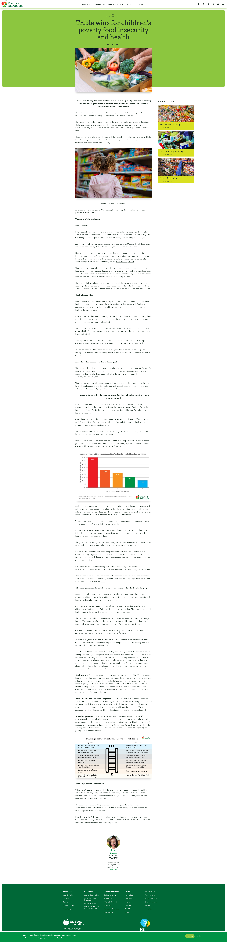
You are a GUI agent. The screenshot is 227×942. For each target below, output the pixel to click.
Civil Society (107, 905)
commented (99, 521)
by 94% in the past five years (104, 246)
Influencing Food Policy (90, 903)
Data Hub (127, 909)
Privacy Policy (67, 909)
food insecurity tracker (125, 261)
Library (127, 912)
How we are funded (69, 905)
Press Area (128, 905)
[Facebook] (218, 4)
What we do (88, 891)
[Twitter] (213, 4)
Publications (128, 899)
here (103, 581)
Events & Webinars (151, 899)
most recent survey (86, 606)
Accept (190, 936)
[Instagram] (204, 4)
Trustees (65, 902)
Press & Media (108, 912)
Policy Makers (108, 899)
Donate (147, 905)
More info (60, 938)
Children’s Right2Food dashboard (129, 343)
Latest (127, 891)
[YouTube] (223, 4)
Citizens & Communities (111, 902)
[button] (87, 4)
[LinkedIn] (208, 4)
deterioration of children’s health (92, 618)
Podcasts (127, 902)
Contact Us (148, 909)
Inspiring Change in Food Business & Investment (91, 907)
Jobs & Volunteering (151, 902)
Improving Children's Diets (91, 895)
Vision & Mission (68, 895)
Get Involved (150, 891)
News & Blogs (129, 895)
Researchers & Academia (111, 909)
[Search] (199, 4)
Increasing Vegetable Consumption (90, 899)
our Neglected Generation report (105, 633)
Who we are (67, 891)
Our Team (66, 899)
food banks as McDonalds (125, 243)
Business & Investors (110, 895)
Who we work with (111, 891)
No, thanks (199, 936)
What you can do (150, 895)
